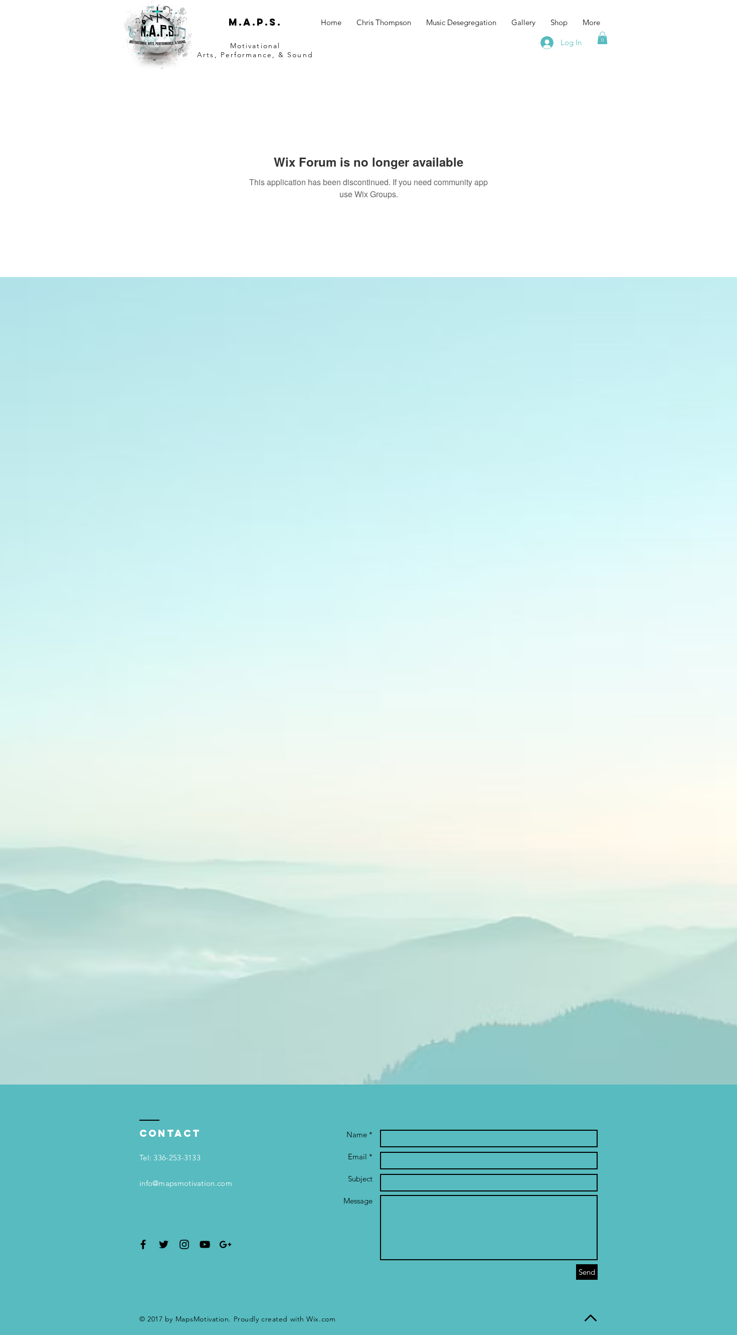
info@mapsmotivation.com (185, 1183)
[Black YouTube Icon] (205, 1244)
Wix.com (320, 1318)
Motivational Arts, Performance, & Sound (255, 50)
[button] (602, 38)
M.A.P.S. (255, 22)
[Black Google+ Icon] (225, 1244)
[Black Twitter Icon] (163, 1244)
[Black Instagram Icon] (184, 1244)
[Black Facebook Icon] (143, 1244)
